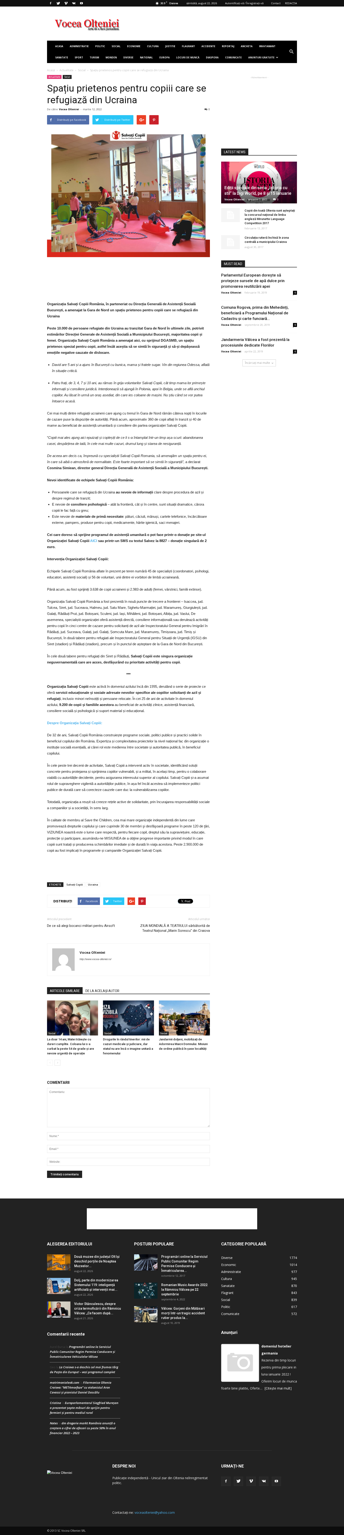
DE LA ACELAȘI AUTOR (102, 991)
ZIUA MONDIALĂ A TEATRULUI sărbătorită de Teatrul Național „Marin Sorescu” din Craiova (175, 928)
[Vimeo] (66, 3)
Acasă (51, 70)
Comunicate (233, 57)
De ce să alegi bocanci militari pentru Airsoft (81, 926)
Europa (164, 57)
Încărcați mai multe (257, 363)
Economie (133, 46)
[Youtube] (81, 3)
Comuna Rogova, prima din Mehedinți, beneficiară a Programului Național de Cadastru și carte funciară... (255, 313)
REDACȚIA (291, 3)
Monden (111, 57)
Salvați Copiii (74, 884)
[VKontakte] (73, 3)
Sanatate (61, 57)
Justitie (170, 46)
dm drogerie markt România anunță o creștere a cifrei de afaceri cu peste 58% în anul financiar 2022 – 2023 (83, 1428)
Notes (54, 1423)
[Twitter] (58, 3)
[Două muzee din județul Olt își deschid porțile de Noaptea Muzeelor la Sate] (58, 1262)
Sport (79, 57)
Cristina (55, 1403)
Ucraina (93, 884)
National (146, 57)
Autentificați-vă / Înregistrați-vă (244, 3)
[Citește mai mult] (278, 1388)
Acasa (59, 46)
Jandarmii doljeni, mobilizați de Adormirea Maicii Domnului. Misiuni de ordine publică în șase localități (183, 1044)
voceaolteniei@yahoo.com (155, 1512)
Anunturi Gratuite (261, 57)
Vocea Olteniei (69, 109)
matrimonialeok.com (64, 1382)
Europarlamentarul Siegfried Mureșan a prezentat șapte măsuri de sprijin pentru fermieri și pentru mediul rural (84, 1408)
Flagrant (188, 46)
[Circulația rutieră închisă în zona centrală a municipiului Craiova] (230, 242)
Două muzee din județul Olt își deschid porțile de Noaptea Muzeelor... (97, 1261)
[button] (291, 51)
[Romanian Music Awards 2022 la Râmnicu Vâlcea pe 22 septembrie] (145, 1291)
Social (116, 46)
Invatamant (267, 46)
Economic (228, 1264)
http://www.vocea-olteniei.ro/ (95, 959)
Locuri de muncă (187, 57)
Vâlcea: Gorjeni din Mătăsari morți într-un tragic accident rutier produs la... (183, 1313)
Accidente (208, 46)
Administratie (79, 46)
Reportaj (228, 46)
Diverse (128, 57)
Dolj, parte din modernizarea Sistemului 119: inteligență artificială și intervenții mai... (96, 1284)
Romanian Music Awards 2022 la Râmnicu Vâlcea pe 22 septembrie (184, 1289)
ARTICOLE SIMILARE (65, 991)
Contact (276, 3)
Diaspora (212, 57)
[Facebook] (50, 3)
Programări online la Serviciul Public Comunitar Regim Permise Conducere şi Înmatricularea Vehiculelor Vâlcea (82, 1352)
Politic (100, 46)
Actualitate (66, 70)
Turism (94, 57)
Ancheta (247, 46)
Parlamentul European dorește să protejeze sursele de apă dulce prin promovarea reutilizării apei (253, 281)
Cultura (153, 46)
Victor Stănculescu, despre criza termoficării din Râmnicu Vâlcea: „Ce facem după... (97, 1308)
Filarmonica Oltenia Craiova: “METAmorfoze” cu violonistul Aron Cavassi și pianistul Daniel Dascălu (80, 1387)
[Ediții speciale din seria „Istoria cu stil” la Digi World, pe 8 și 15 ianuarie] (259, 182)
